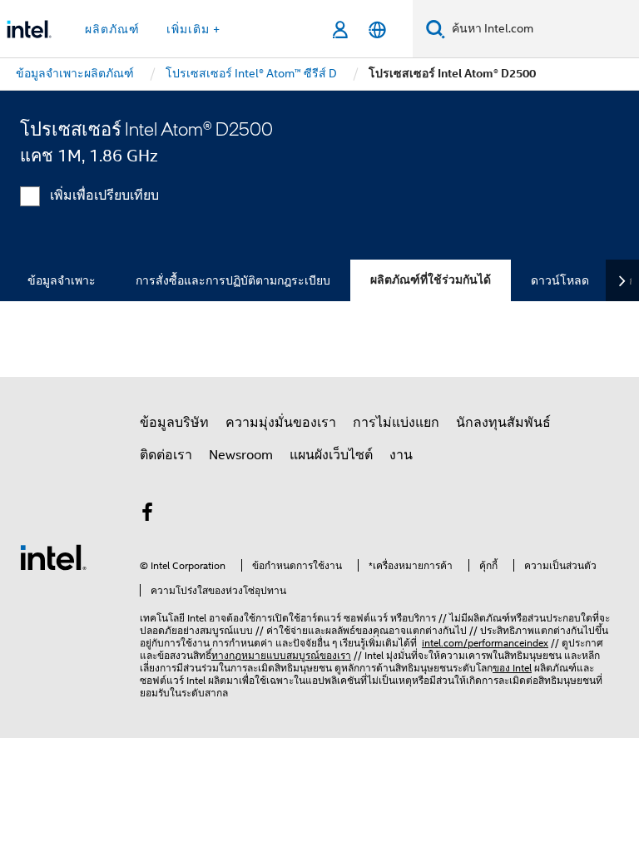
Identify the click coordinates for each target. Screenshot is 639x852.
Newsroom (241, 455)
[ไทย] (377, 29)
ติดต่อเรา (166, 455)
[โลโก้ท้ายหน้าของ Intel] (53, 556)
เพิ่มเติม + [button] (193, 29)
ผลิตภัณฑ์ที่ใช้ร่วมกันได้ (430, 280)
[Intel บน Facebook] (147, 515)
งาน (401, 455)
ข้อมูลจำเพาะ (61, 280)
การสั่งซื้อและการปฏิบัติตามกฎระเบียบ (233, 280)
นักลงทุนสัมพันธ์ (503, 422)
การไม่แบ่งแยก (396, 422)
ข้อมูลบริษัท (174, 422)
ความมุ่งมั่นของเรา (280, 422)
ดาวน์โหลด (560, 280)
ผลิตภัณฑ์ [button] (112, 29)
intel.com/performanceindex (485, 643)
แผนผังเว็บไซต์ (331, 455)
